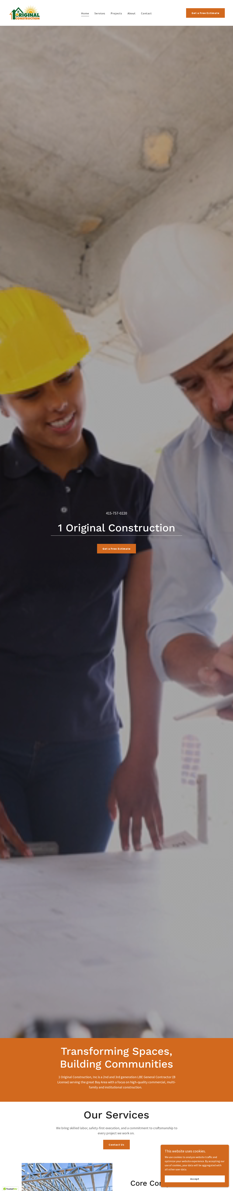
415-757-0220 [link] (116, 513)
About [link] (132, 13)
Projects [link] (116, 13)
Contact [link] (146, 13)
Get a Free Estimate (205, 13)
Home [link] (85, 13)
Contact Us (116, 1144)
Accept (194, 1178)
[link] (24, 12)
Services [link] (99, 13)
